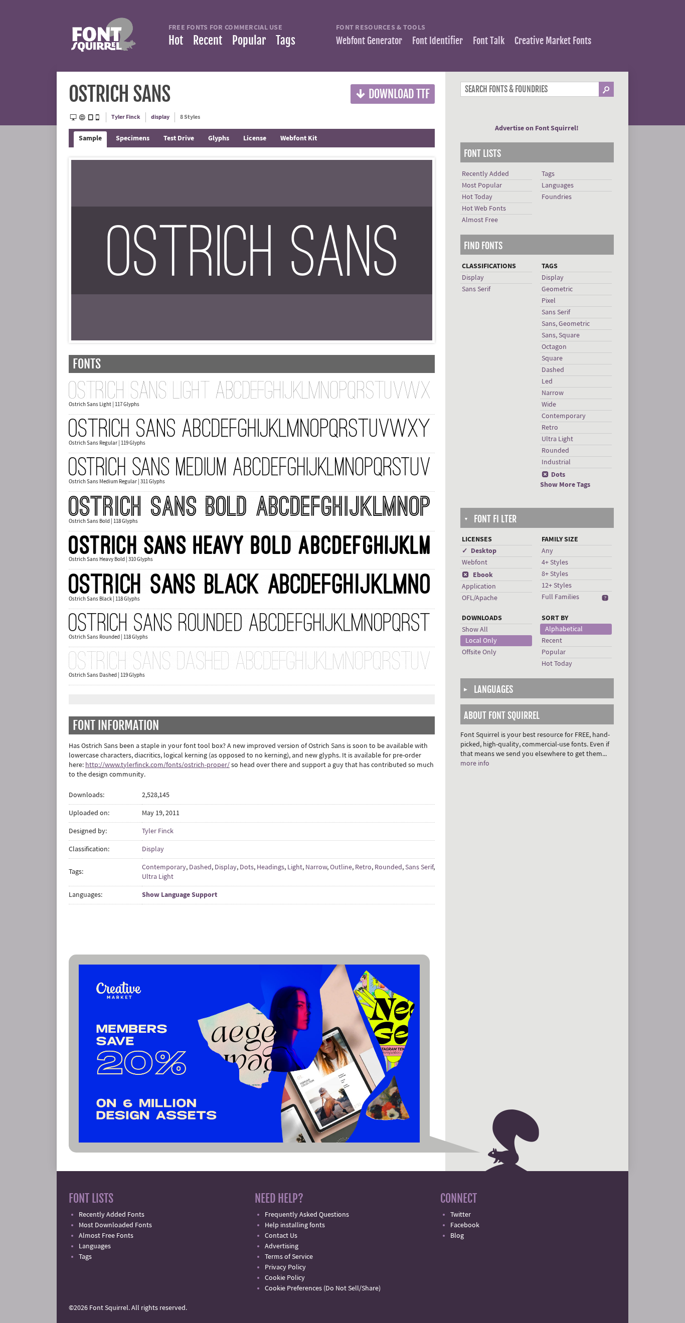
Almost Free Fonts (106, 1235)
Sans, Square (561, 335)
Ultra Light (158, 876)
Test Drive (178, 138)
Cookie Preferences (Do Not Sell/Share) (323, 1288)
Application (479, 586)
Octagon (554, 346)
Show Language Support (179, 895)
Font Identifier (437, 40)
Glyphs (218, 138)
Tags (285, 40)
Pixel (549, 300)
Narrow (316, 867)
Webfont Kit (298, 138)
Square (552, 358)
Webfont (474, 562)
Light (294, 867)
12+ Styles (557, 585)
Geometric (557, 289)
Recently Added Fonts (111, 1214)
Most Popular (482, 185)
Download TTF (393, 93)
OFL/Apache (479, 598)
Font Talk (488, 40)
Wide (549, 404)
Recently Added (485, 173)
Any (547, 550)
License (254, 138)
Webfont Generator (369, 40)
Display (153, 849)
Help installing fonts (295, 1225)
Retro (363, 867)
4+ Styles (555, 562)
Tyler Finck (125, 117)
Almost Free (480, 220)
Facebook (464, 1225)
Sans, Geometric (566, 323)
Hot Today (477, 197)
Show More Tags (565, 485)
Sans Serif (419, 867)
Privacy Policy (285, 1267)
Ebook (477, 575)
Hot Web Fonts (484, 208)
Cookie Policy (285, 1277)
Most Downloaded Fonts (115, 1225)
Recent (207, 40)
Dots (247, 867)
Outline (341, 867)
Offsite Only (479, 652)
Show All (475, 629)
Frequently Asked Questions (307, 1214)
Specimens (132, 138)
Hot (175, 40)
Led (547, 381)
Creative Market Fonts (553, 40)
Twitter (460, 1214)
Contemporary (164, 867)
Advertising (281, 1246)
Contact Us (281, 1235)
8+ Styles (555, 574)
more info (474, 763)
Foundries (557, 197)
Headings (270, 867)
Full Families (560, 597)
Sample (90, 138)
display (160, 117)
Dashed (200, 867)
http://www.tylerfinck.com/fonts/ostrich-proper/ (157, 765)
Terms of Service (289, 1256)
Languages (558, 185)
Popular (249, 40)
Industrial (556, 462)
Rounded (388, 867)
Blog (457, 1235)
